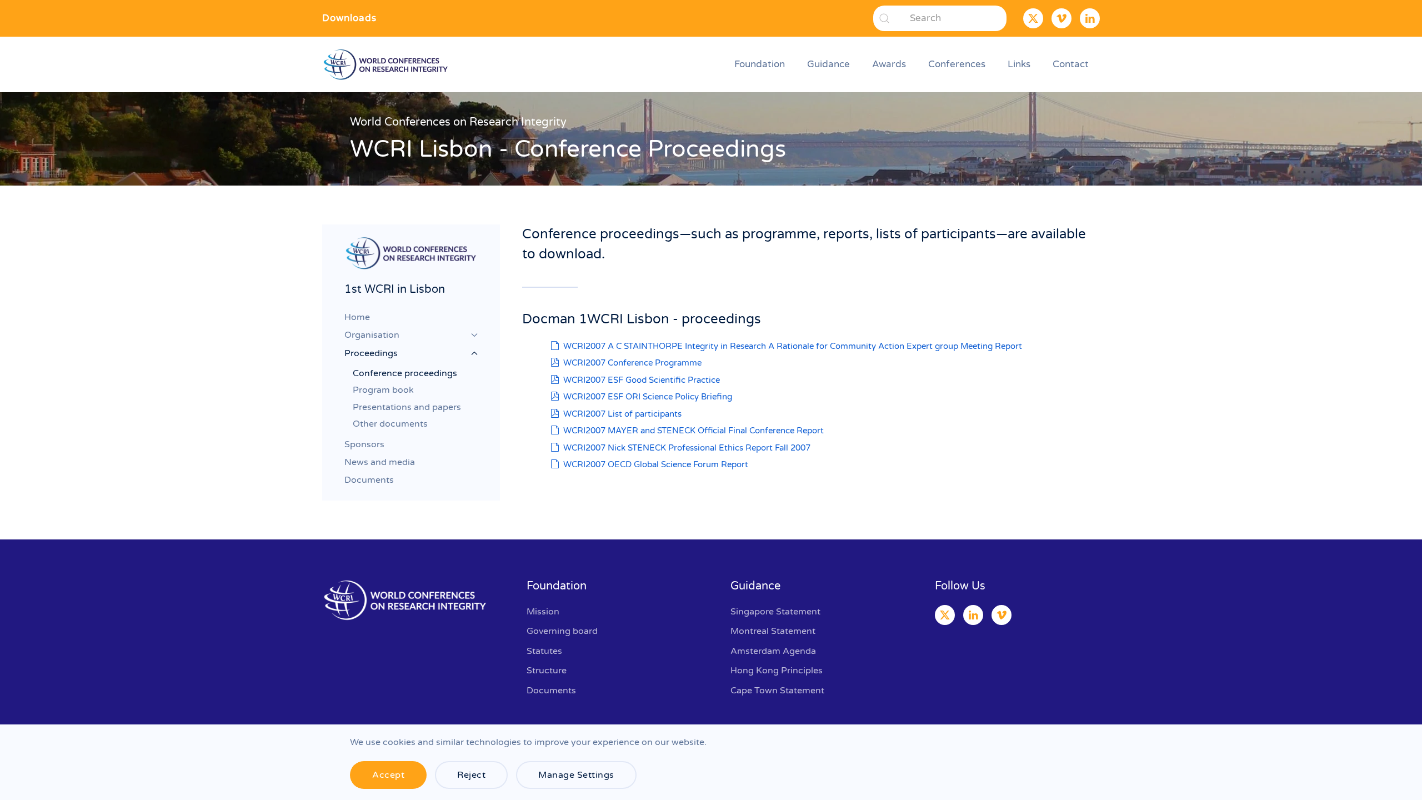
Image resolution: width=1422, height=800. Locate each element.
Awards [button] (889, 64)
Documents (369, 480)
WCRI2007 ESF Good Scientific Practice (641, 380)
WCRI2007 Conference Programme (632, 363)
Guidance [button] (828, 64)
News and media (379, 462)
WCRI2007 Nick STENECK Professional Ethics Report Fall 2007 (686, 448)
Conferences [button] (956, 64)
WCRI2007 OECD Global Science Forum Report (655, 464)
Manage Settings (576, 775)
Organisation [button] (371, 335)
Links (1019, 64)
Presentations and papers (407, 407)
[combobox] (940, 18)
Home (357, 317)
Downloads (349, 18)
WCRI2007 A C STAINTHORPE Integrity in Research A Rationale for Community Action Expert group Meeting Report (792, 346)
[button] (411, 252)
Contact (1071, 64)
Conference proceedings (405, 373)
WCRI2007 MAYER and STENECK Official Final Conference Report (693, 431)
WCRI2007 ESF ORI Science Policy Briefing (647, 397)
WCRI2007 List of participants (622, 414)
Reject (471, 775)
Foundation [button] (759, 64)
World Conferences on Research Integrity (458, 122)
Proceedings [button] (371, 353)
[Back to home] (387, 64)
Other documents (390, 423)
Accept (388, 775)
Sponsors (364, 444)
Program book (383, 390)
